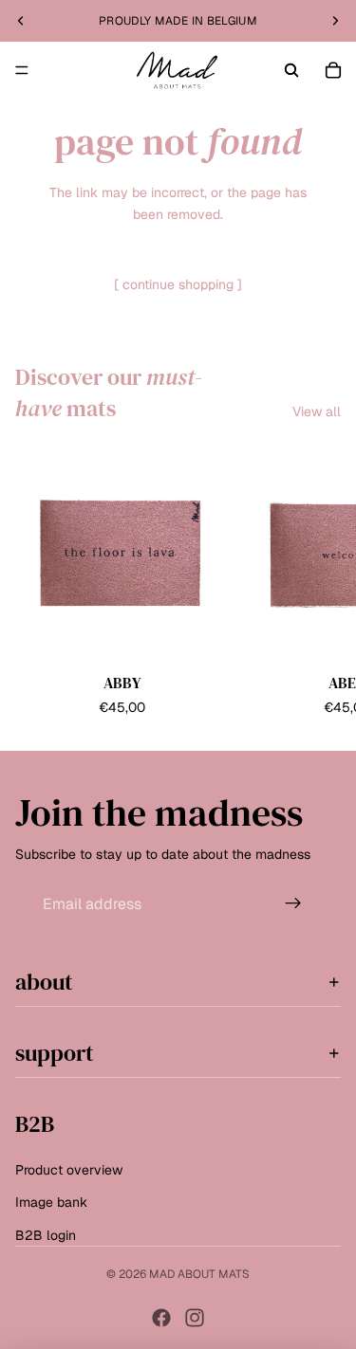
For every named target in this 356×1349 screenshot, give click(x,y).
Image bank (51, 1202)
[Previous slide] (21, 21)
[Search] (291, 70)
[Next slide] (335, 21)
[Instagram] (194, 1317)
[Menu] (22, 70)
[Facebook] (161, 1317)
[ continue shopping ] (178, 284)
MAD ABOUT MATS (199, 1274)
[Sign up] (293, 903)
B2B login (45, 1234)
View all (316, 411)
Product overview (68, 1169)
